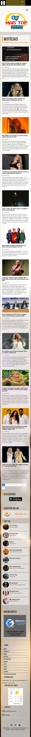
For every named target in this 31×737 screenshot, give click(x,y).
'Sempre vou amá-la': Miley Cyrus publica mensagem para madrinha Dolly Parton (15, 465)
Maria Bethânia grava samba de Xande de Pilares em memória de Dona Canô (14, 352)
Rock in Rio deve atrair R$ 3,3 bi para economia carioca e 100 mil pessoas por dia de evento (14, 315)
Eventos (6, 661)
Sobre (5, 654)
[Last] (3, 487)
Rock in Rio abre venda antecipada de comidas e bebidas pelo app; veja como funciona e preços (14, 64)
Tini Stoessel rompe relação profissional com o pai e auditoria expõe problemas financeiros (15, 172)
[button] (27, 10)
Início (5, 649)
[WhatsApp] (15, 725)
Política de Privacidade (10, 674)
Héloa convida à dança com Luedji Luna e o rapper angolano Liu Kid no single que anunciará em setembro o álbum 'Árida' (14, 428)
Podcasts (6, 651)
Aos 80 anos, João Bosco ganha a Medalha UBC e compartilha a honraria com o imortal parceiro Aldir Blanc (15, 279)
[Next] (25, 485)
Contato (6, 671)
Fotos (5, 664)
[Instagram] (11, 725)
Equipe (5, 669)
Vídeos (5, 666)
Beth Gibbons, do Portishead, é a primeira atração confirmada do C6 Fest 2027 (15, 136)
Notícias (6, 656)
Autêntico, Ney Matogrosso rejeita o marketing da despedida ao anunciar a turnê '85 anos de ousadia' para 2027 (15, 389)
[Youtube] (19, 725)
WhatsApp (7, 715)
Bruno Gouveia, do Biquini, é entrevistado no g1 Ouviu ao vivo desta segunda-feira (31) (14, 246)
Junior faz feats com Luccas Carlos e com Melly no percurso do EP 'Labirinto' (15, 209)
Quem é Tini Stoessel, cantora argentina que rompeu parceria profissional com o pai (13, 99)
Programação (7, 659)
